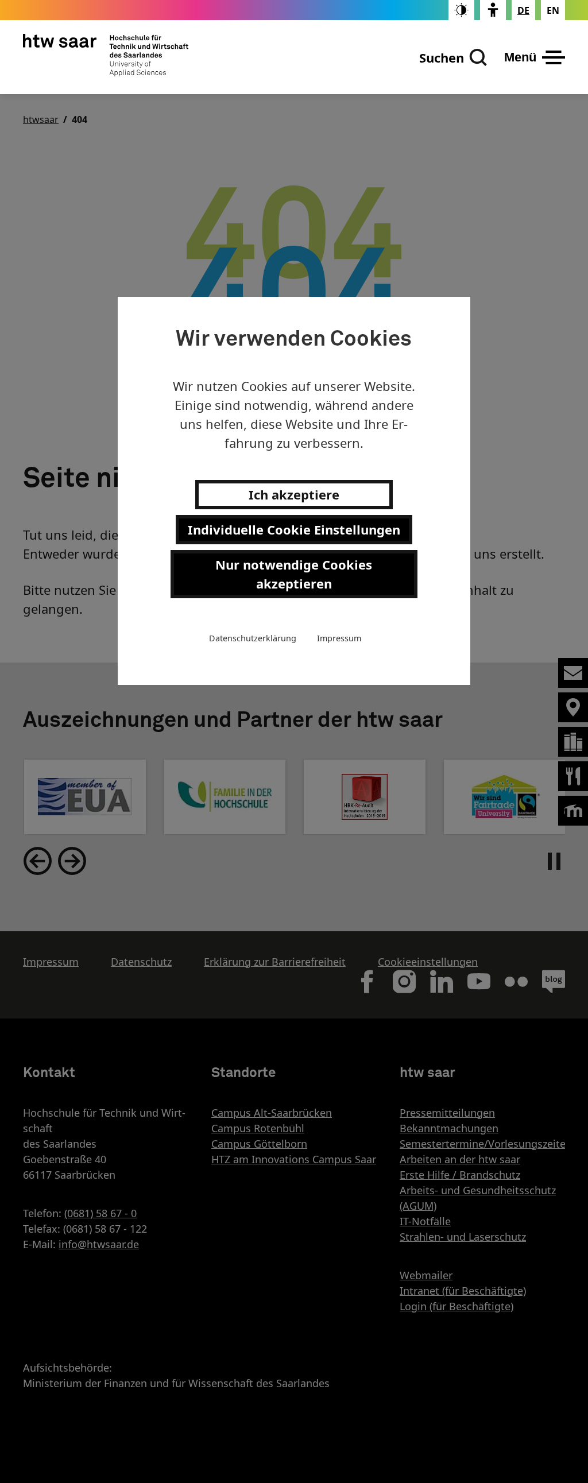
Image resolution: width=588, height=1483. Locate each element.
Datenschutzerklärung (252, 638)
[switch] (461, 10)
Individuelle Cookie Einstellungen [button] (294, 529)
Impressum (339, 638)
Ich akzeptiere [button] (294, 494)
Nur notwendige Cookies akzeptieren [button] (293, 574)
